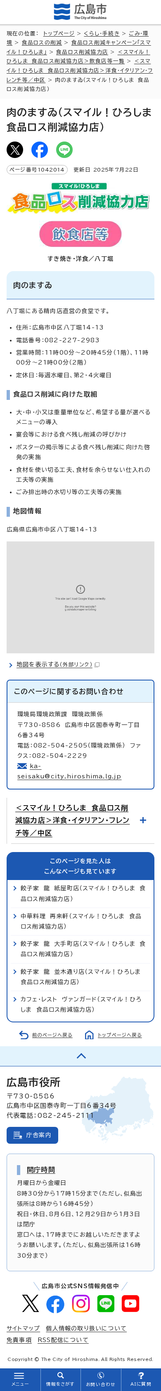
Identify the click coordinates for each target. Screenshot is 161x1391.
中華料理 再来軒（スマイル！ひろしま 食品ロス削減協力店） (81, 921)
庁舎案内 (39, 1135)
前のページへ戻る (52, 1035)
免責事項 (19, 1340)
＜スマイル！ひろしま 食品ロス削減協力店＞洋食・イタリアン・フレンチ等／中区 (80, 70)
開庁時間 (41, 1169)
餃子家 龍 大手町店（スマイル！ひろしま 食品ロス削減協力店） (83, 949)
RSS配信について (63, 1340)
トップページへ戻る (120, 1035)
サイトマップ (23, 1328)
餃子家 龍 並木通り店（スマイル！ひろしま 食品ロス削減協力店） (83, 977)
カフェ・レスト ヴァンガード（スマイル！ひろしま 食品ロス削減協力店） (81, 1004)
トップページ (59, 33)
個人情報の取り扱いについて (86, 1328)
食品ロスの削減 (42, 42)
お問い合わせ (100, 1384)
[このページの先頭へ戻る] (80, 1056)
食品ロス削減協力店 (82, 52)
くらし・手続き (101, 33)
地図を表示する (54, 664)
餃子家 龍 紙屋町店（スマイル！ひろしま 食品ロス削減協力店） (83, 893)
